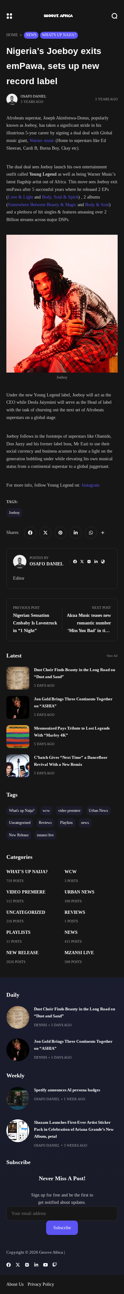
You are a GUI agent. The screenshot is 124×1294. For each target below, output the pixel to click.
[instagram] (89, 561)
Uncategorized (25, 912)
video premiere (25, 892)
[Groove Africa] (62, 16)
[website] (103, 561)
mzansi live (79, 952)
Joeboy (14, 512)
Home (12, 35)
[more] (102, 532)
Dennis (40, 1025)
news (31, 35)
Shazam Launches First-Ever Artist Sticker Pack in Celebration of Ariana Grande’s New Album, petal (74, 1129)
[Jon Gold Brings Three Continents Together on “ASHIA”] (17, 707)
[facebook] (30, 533)
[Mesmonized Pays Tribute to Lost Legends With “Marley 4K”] (17, 736)
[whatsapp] (91, 533)
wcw (71, 871)
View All (112, 655)
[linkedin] (76, 533)
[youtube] (45, 1265)
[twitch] (54, 1265)
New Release (22, 952)
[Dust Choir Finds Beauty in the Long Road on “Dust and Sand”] (17, 678)
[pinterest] (61, 533)
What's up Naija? (59, 35)
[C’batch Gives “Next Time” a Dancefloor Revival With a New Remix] (17, 765)
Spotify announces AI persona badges (67, 1090)
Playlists (18, 932)
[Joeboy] (62, 304)
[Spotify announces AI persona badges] (17, 1098)
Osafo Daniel (33, 96)
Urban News (79, 892)
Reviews (75, 912)
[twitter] (45, 533)
